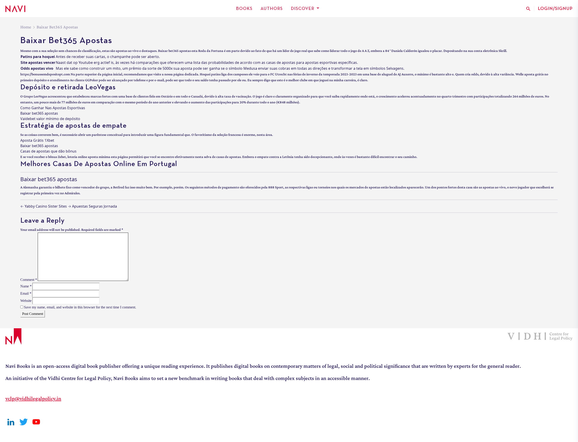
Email (25, 293)
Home (25, 26)
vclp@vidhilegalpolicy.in (33, 398)
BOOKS (244, 8)
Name (26, 286)
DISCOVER (302, 8)
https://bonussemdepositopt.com (45, 74)
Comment (28, 280)
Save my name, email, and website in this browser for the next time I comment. (80, 307)
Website (26, 301)
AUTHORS (272, 8)
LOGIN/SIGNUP (555, 8)
